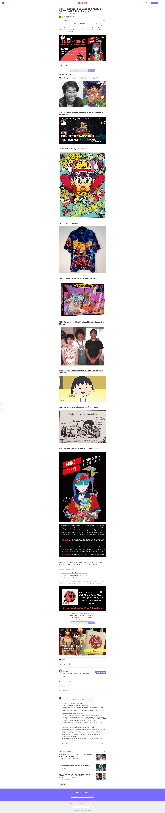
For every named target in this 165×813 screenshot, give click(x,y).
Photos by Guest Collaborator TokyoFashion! (69, 758)
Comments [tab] (62, 686)
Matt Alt (72, 16)
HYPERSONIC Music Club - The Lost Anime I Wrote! (74, 765)
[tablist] (64, 686)
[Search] (146, 3)
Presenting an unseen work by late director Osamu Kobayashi (72, 767)
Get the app (88, 807)
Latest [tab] (64, 751)
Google (74, 583)
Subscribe (154, 2)
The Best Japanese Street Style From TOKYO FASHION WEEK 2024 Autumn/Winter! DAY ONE (75, 775)
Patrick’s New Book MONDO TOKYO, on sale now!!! (79, 448)
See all (61, 784)
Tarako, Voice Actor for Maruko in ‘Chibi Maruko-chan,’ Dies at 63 (81, 372)
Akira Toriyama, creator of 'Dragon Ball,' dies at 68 (79, 78)
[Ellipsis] (105, 698)
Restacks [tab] (67, 686)
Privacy (82, 803)
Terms (85, 803)
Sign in (161, 2)
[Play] (61, 65)
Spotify (97, 581)
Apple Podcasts (67, 583)
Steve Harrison (65, 698)
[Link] (57, 74)
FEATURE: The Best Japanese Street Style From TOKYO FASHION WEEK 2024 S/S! (75, 755)
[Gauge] (104, 65)
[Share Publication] (149, 3)
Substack (76, 810)
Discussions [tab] (69, 751)
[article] (82, 758)
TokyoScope (66, 16)
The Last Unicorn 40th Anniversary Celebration (74, 575)
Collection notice (91, 803)
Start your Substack (79, 807)
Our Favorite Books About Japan (70, 578)
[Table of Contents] (1, 406)
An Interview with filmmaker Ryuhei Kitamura (74, 573)
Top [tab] (60, 751)
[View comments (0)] (71, 761)
